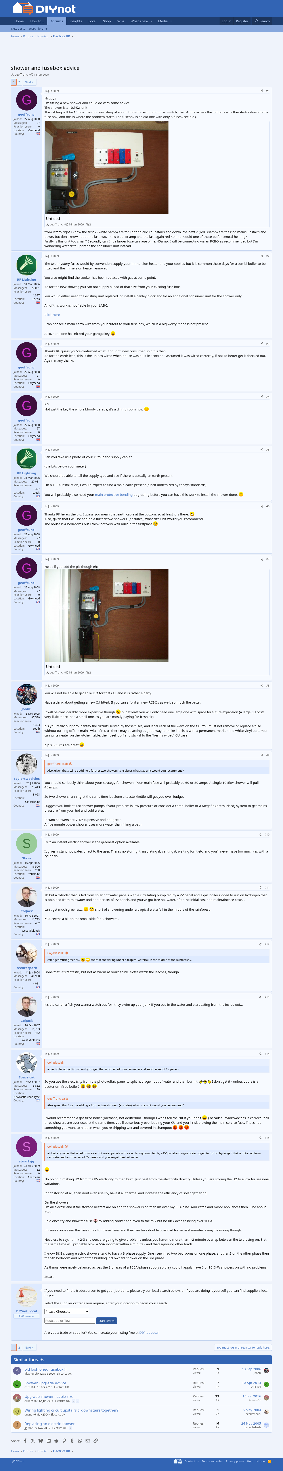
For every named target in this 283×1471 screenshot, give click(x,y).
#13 (267, 997)
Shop (107, 21)
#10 (267, 834)
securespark (253, 1414)
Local (92, 21)
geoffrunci (21, 74)
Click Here (52, 314)
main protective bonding (114, 494)
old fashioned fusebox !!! (46, 1369)
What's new (139, 21)
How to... (37, 21)
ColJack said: (55, 953)
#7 (268, 559)
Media (163, 21)
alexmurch (31, 1374)
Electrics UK (64, 1374)
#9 (268, 755)
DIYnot (20, 1461)
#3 (268, 344)
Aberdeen (34, 1177)
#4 (268, 397)
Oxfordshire (32, 802)
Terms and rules (212, 1461)
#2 (268, 256)
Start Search (107, 1321)
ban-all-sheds (253, 1427)
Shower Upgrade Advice (45, 1382)
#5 (268, 450)
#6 (268, 506)
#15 (267, 1138)
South (36, 729)
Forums (57, 21)
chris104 (30, 1387)
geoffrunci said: (57, 764)
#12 (267, 944)
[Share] (262, 91)
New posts (18, 29)
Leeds (36, 299)
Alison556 (31, 1401)
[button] (152, 21)
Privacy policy (235, 1461)
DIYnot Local (149, 1332)
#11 (267, 887)
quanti (28, 1414)
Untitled (53, 218)
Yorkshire (34, 874)
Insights (76, 21)
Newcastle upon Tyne (26, 1097)
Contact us (192, 1461)
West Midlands (31, 931)
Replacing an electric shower (50, 1423)
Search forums (38, 29)
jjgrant (29, 1428)
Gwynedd (34, 130)
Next (28, 82)
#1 (268, 91)
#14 (267, 1054)
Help (250, 1461)
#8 (268, 685)
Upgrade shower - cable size (49, 1396)
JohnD (257, 1373)
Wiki (120, 21)
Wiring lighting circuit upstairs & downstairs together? (71, 1410)
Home (19, 21)
